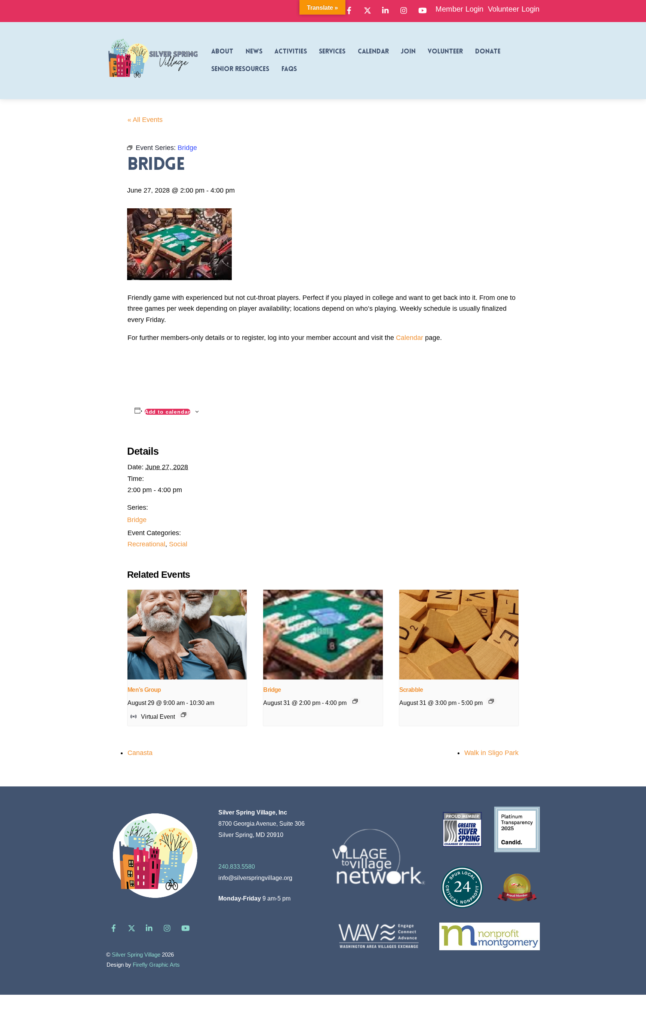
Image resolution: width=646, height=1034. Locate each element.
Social (178, 544)
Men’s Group (144, 690)
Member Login (459, 9)
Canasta (140, 753)
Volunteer (445, 52)
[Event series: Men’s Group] (183, 714)
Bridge (137, 520)
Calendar (373, 52)
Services (332, 52)
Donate (488, 52)
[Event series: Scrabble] (491, 701)
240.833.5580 (236, 866)
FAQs (289, 69)
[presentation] (187, 634)
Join (408, 52)
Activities (290, 52)
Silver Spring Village (136, 955)
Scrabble (411, 690)
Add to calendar (167, 412)
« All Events (145, 119)
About (222, 52)
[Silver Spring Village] (153, 82)
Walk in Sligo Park (491, 753)
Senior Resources (240, 69)
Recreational (146, 544)
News (254, 52)
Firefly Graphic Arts (156, 965)
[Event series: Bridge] (355, 701)
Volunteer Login (513, 9)
